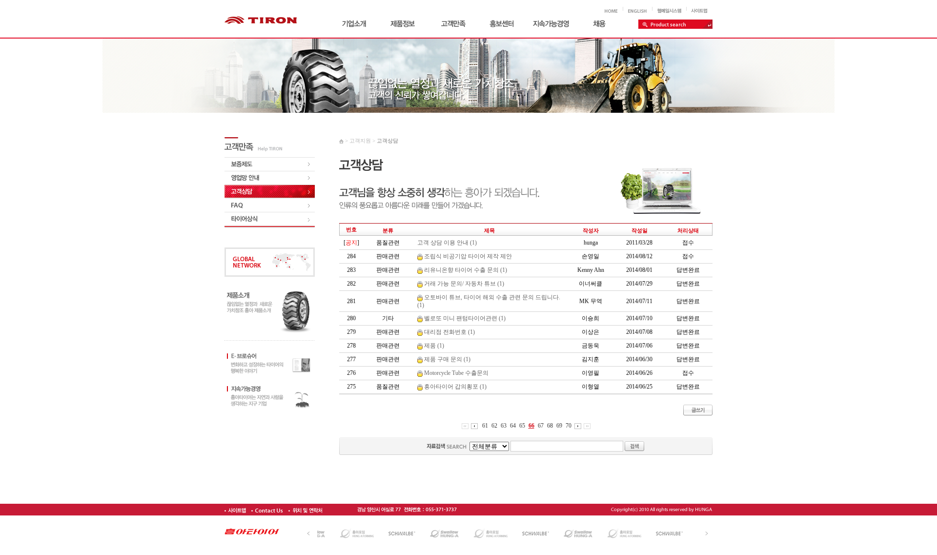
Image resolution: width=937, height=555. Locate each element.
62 (494, 425)
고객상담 (387, 141)
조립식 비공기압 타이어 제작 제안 (467, 256)
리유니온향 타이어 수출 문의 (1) (465, 270)
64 (513, 425)
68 (550, 425)
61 (485, 425)
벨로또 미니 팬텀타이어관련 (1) (464, 318)
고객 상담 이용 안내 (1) (447, 242)
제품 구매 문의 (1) (446, 359)
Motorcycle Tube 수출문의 (456, 373)
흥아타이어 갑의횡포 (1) (455, 386)
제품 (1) (433, 345)
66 (531, 425)
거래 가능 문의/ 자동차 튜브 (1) (463, 283)
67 (541, 425)
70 (568, 425)
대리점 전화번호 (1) (449, 332)
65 (522, 425)
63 (504, 425)
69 (559, 425)
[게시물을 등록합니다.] (698, 407)
